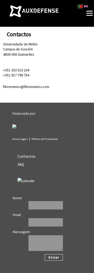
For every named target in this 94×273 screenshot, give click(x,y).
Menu (82, 2)
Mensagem (21, 231)
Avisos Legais (20, 139)
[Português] (80, 6)
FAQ (20, 164)
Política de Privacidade (45, 139)
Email (17, 214)
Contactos (26, 156)
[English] (86, 6)
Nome (17, 198)
